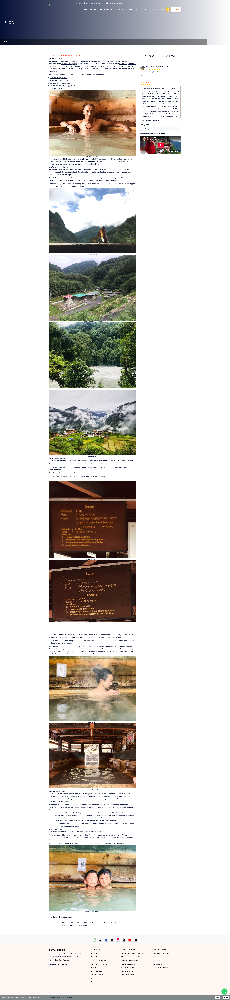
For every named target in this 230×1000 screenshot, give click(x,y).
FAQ (91, 978)
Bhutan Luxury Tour (127, 971)
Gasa (98, 164)
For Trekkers (94, 967)
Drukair (155, 957)
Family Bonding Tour (128, 974)
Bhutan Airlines (158, 960)
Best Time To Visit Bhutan (99, 964)
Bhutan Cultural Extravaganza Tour (133, 953)
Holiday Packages (106, 9)
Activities (143, 9)
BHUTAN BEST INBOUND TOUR (158, 66)
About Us (93, 9)
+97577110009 (58, 964)
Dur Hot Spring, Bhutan (58, 77)
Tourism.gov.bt (157, 964)
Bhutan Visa (94, 953)
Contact (176, 9)
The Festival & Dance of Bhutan (131, 957)
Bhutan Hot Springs (69, 63)
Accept (226, 997)
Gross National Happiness (161, 967)
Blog (162, 9)
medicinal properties (127, 63)
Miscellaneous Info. (96, 974)
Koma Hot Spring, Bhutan (59, 80)
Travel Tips (120, 9)
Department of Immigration (161, 953)
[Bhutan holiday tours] (51, 9)
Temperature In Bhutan (98, 960)
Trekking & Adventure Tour (130, 960)
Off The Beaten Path (128, 967)
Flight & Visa (132, 9)
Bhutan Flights (95, 957)
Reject (218, 997)
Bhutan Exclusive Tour (128, 964)
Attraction (154, 9)
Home (86, 9)
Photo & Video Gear (97, 971)
